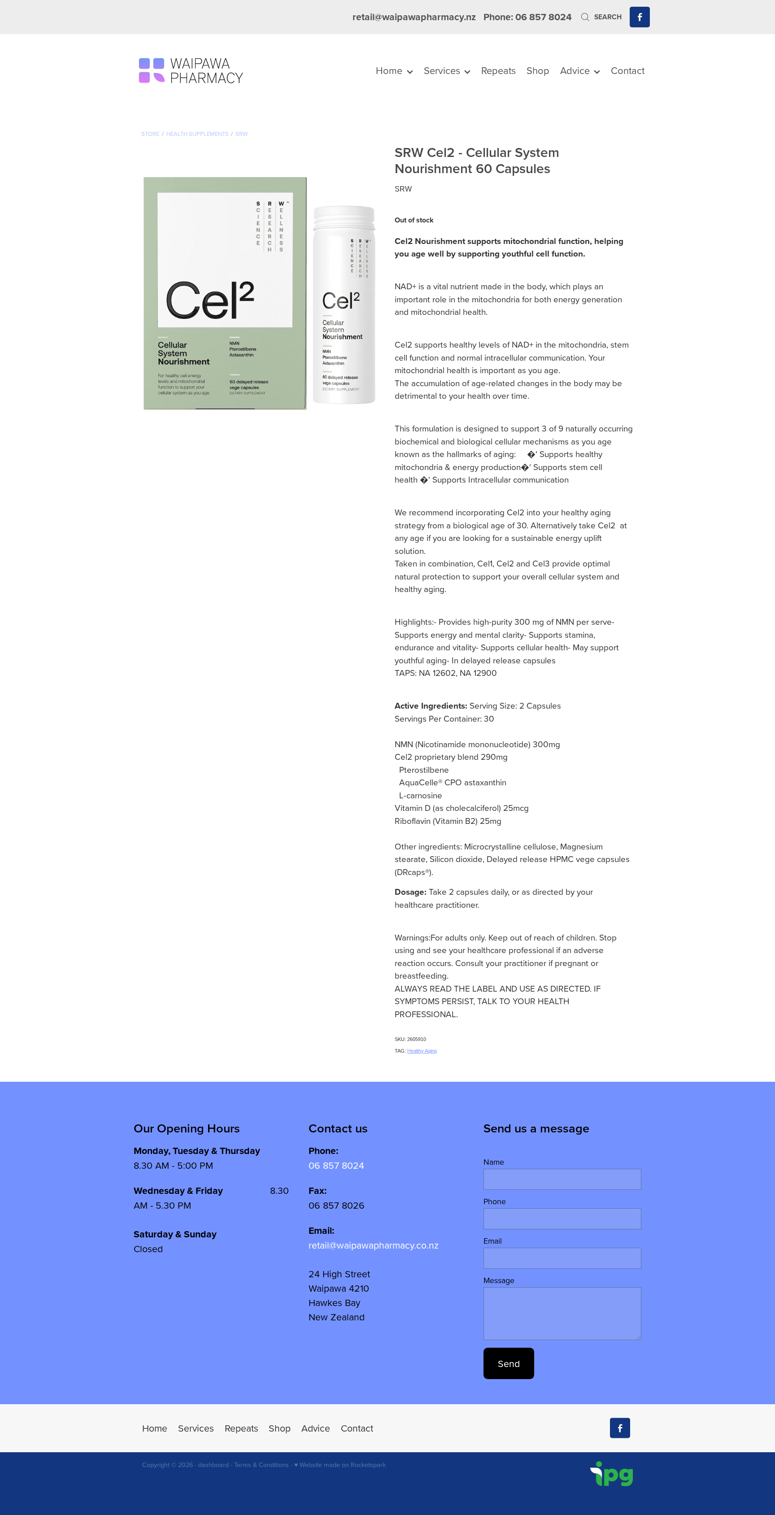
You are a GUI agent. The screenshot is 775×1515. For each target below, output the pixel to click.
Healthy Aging (422, 1051)
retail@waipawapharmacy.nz (414, 17)
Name (493, 1162)
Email (492, 1241)
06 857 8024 (336, 1165)
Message (498, 1280)
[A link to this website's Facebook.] (640, 17)
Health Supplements (197, 134)
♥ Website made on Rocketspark (340, 1464)
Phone (494, 1201)
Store (150, 134)
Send (509, 1363)
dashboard (213, 1464)
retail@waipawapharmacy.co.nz (374, 1245)
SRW (241, 134)
